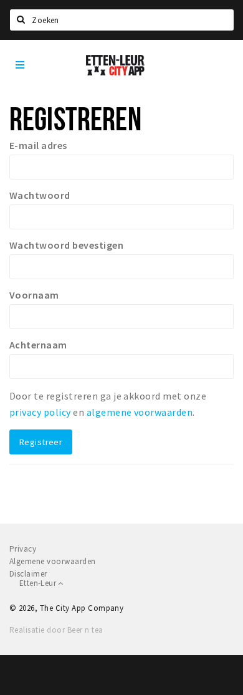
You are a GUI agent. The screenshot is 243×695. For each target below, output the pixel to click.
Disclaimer (28, 573)
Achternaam (38, 344)
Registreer (40, 442)
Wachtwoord (39, 195)
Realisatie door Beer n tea (56, 630)
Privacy (22, 549)
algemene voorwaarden (140, 412)
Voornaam (34, 295)
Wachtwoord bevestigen (66, 245)
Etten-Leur (38, 583)
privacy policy (40, 412)
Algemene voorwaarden (52, 561)
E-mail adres (38, 145)
